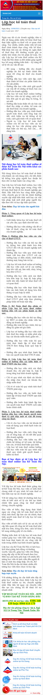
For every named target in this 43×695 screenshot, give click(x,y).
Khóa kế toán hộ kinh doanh (25, 633)
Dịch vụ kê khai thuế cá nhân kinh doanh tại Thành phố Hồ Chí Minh (27, 626)
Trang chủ (7, 13)
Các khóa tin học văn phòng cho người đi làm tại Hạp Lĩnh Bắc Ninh (26, 643)
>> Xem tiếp (35, 693)
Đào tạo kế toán (15, 18)
